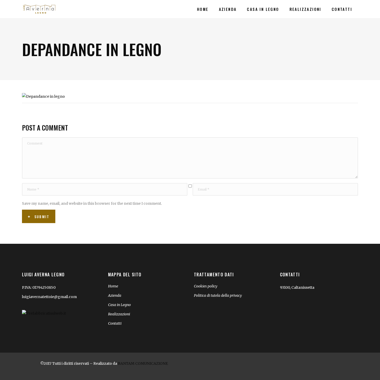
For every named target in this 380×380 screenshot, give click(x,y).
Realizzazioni (119, 314)
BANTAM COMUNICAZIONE (143, 363)
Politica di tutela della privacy (218, 295)
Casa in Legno (119, 304)
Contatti (114, 323)
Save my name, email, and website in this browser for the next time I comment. (92, 203)
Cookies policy (205, 286)
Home (113, 286)
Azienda (114, 295)
